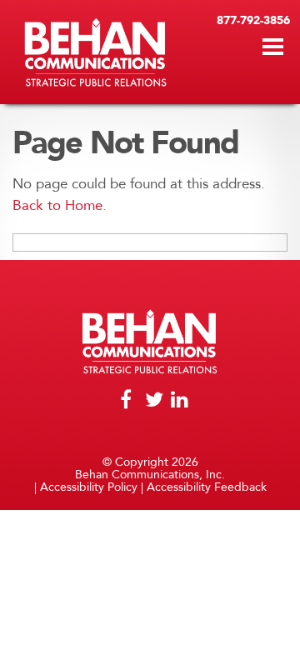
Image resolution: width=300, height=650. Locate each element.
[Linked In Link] (176, 401)
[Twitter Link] (150, 401)
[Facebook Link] (126, 401)
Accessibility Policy (89, 487)
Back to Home (57, 205)
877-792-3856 (253, 20)
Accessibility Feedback (207, 487)
